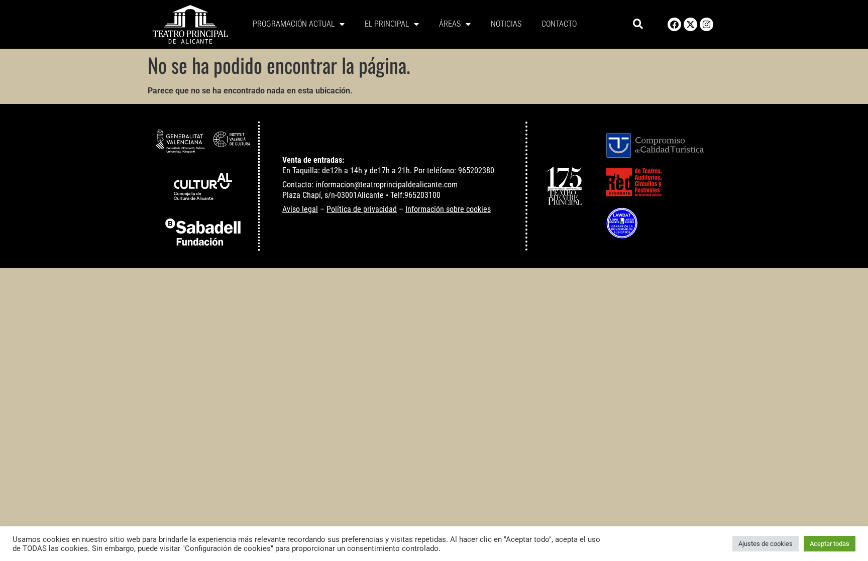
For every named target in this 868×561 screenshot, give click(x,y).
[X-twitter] (690, 24)
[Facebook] (674, 24)
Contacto (559, 24)
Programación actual (294, 24)
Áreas (450, 24)
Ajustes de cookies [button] (765, 543)
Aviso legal (300, 209)
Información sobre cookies (448, 209)
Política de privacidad (362, 209)
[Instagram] (706, 24)
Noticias (506, 24)
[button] (638, 24)
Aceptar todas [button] (829, 543)
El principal (387, 24)
